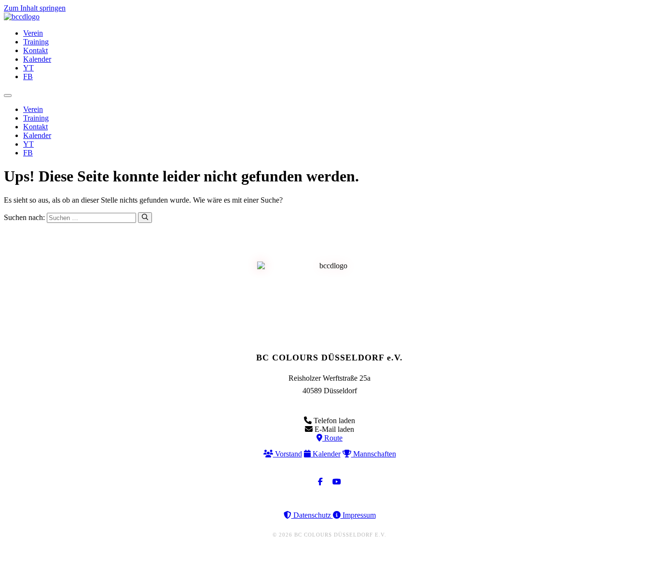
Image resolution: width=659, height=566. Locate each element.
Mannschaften (373, 454)
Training (36, 42)
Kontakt (35, 50)
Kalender (37, 59)
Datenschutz (312, 515)
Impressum (358, 515)
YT (28, 68)
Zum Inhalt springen (35, 8)
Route (332, 438)
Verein (33, 33)
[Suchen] (145, 217)
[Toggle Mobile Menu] (8, 95)
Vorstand (287, 454)
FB (28, 76)
